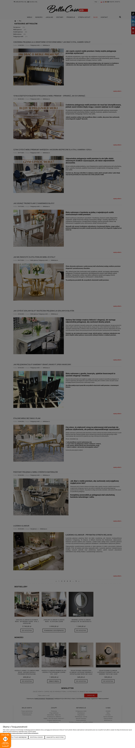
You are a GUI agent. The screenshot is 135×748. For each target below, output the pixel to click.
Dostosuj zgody (36, 737)
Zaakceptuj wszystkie (55, 737)
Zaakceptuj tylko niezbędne (15, 737)
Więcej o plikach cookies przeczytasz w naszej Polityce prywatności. (20, 733)
